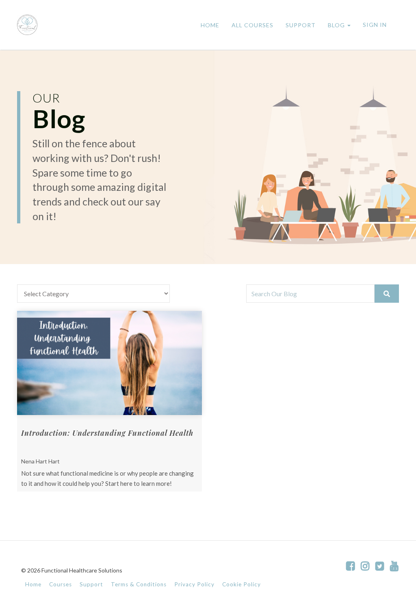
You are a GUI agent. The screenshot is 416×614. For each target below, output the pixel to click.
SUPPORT (301, 25)
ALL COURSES (252, 25)
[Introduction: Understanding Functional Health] (109, 363)
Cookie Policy (241, 584)
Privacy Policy (194, 584)
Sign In (375, 24)
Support (91, 584)
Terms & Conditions (139, 584)
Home (33, 584)
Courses (60, 584)
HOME (210, 25)
